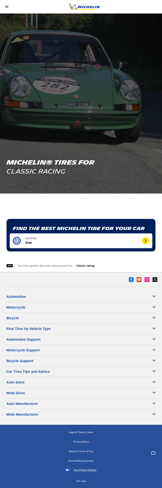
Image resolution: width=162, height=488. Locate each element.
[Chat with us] (153, 453)
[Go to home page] (84, 6)
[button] (81, 240)
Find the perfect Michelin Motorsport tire (45, 266)
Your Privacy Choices (84, 470)
